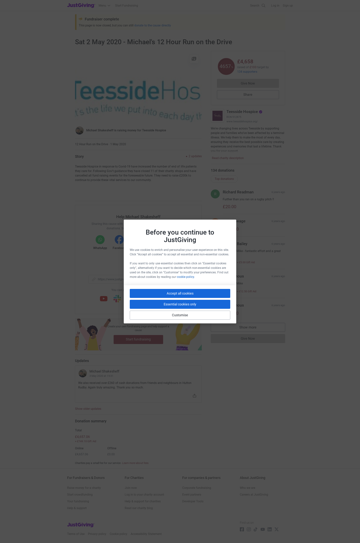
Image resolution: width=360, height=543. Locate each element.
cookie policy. (186, 277)
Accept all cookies (180, 293)
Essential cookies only (180, 304)
